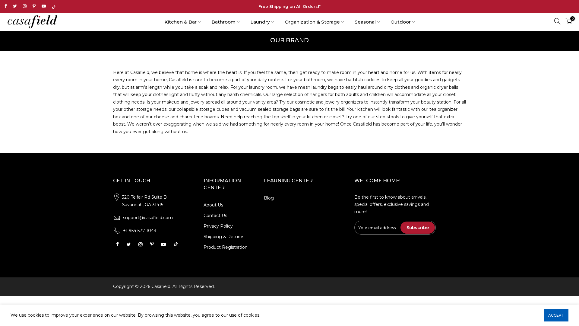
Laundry (260, 22)
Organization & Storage (312, 22)
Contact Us (215, 215)
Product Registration (226, 247)
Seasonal (365, 22)
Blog (269, 198)
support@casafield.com (148, 217)
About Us (213, 205)
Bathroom (223, 22)
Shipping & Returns (224, 236)
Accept (556, 315)
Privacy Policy (218, 226)
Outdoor (401, 22)
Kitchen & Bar (180, 22)
